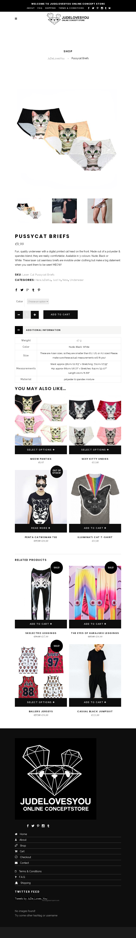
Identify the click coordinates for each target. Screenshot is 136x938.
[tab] (68, 330)
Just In (57, 280)
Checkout (25, 857)
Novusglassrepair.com (50, 900)
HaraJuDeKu (43, 280)
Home (23, 834)
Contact (24, 862)
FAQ (40, 8)
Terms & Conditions (71, 8)
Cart (22, 851)
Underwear (77, 280)
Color (19, 301)
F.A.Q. (22, 877)
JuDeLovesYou (55, 58)
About (31, 8)
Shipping (50, 8)
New (65, 280)
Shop (23, 845)
